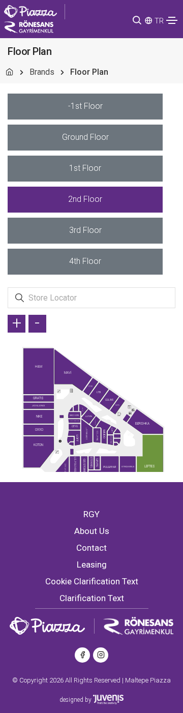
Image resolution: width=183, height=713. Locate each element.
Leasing (92, 564)
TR (159, 20)
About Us (91, 531)
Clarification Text (91, 598)
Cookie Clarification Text (91, 581)
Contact (91, 548)
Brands (41, 72)
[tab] (85, 107)
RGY (91, 514)
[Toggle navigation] (171, 20)
